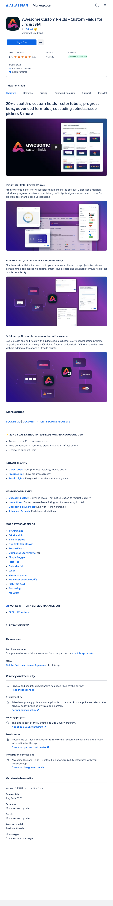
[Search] (97, 5)
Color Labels (16, 469)
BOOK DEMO (13, 421)
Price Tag (14, 561)
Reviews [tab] (28, 93)
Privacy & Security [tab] (65, 93)
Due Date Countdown (21, 544)
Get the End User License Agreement (26, 665)
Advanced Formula (19, 511)
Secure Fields (16, 548)
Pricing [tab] (44, 93)
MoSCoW (14, 592)
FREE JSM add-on (19, 612)
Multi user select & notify (23, 579)
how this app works (83, 653)
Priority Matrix (17, 535)
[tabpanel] (56, 473)
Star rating (15, 588)
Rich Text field (17, 583)
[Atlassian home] (17, 5)
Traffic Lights (16, 478)
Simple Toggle (17, 557)
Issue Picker (15, 502)
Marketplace (42, 5)
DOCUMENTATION (33, 421)
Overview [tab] (11, 93)
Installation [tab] (104, 93)
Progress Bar (16, 473)
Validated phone (18, 575)
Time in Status (17, 539)
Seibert (29, 29)
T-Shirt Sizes (16, 530)
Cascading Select (18, 497)
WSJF (12, 570)
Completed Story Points (22, 552)
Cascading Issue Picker (22, 506)
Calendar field (16, 566)
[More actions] (41, 42)
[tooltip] (35, 29)
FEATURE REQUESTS (58, 421)
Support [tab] (86, 93)
